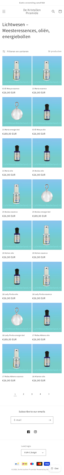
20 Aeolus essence (10, 212)
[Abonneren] (49, 420)
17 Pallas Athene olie (41, 335)
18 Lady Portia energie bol (13, 335)
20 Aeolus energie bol (41, 212)
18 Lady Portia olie (10, 294)
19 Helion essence (40, 253)
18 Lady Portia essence (42, 294)
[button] (3, 11)
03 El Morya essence (10, 88)
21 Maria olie (7, 171)
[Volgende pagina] (48, 394)
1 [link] (15, 394)
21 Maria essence (39, 88)
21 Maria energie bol (11, 129)
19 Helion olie (8, 253)
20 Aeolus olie (38, 171)
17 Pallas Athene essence (12, 376)
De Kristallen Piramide (27, 469)
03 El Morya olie (39, 129)
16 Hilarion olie (38, 376)
